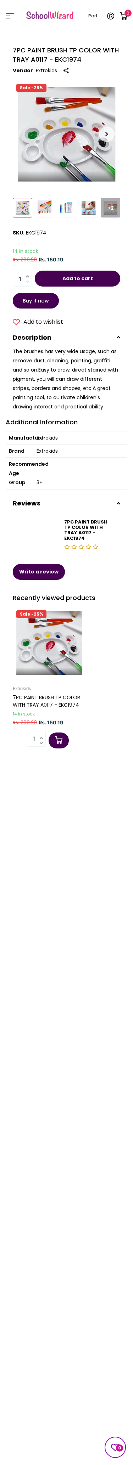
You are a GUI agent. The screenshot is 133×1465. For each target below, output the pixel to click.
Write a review (39, 571)
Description (32, 337)
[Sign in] (110, 15)
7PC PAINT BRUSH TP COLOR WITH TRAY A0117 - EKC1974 (46, 701)
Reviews (26, 503)
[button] (107, 134)
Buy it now (36, 300)
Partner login (95, 15)
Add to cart (77, 278)
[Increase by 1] (29, 272)
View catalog (10, 16)
